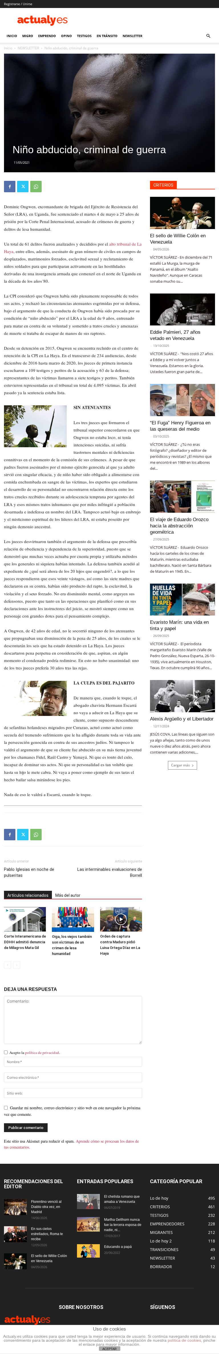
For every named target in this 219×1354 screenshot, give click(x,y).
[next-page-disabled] (16, 965)
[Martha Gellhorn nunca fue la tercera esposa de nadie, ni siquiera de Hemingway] (88, 1224)
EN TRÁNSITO (107, 36)
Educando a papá (118, 1247)
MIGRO (27, 36)
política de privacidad (42, 1052)
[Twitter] (23, 186)
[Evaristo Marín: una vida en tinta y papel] (182, 600)
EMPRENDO (47, 36)
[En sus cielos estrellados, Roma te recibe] (15, 1234)
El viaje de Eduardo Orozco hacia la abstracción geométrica (179, 526)
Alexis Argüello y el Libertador (182, 719)
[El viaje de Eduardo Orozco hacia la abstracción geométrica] (182, 497)
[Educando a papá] (88, 1251)
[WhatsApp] (36, 186)
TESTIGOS (84, 36)
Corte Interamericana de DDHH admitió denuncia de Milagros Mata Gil (25, 942)
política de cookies (184, 1340)
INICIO (12, 36)
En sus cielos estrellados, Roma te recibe (47, 1234)
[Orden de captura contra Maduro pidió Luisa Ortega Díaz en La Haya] (121, 919)
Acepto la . (34, 1052)
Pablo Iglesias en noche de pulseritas (29, 872)
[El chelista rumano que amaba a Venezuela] (88, 1201)
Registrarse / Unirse (18, 4)
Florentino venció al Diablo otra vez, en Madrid (46, 1207)
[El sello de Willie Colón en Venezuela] (182, 213)
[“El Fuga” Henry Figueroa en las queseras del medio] (182, 400)
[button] (208, 36)
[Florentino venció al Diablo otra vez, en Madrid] (15, 1207)
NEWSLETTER (132, 36)
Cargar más (180, 765)
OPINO (66, 36)
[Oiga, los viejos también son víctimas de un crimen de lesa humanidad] (73, 919)
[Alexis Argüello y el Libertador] (182, 696)
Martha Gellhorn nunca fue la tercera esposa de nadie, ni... (122, 1225)
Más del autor (67, 895)
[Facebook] (9, 186)
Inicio (8, 48)
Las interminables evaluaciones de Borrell (109, 872)
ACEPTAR (109, 1349)
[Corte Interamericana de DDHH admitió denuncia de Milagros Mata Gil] (25, 919)
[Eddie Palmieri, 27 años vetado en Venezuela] (182, 310)
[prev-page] (7, 965)
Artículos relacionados (27, 895)
